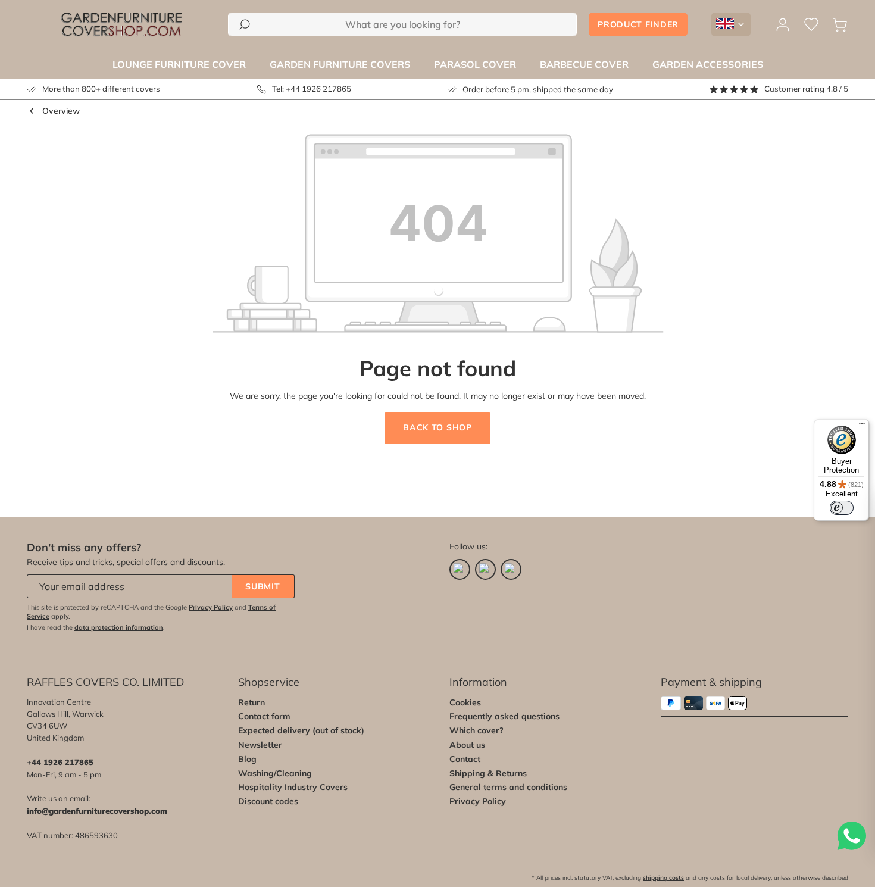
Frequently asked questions (504, 716)
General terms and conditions (508, 787)
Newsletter (260, 744)
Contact (464, 759)
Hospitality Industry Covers (293, 787)
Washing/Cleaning (275, 773)
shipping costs (663, 878)
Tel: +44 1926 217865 (311, 88)
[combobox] (402, 24)
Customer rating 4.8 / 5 (806, 88)
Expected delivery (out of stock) (301, 730)
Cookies (465, 702)
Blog (247, 759)
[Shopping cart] (840, 24)
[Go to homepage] (121, 24)
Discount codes (268, 801)
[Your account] (782, 24)
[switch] (842, 508)
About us (467, 744)
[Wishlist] (811, 24)
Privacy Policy (211, 607)
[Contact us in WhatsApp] (851, 836)
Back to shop (437, 427)
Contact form (264, 716)
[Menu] (862, 426)
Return (251, 702)
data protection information (118, 627)
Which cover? (476, 730)
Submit (262, 586)
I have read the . (96, 627)
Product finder (638, 24)
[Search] (244, 24)
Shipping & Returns (488, 773)
